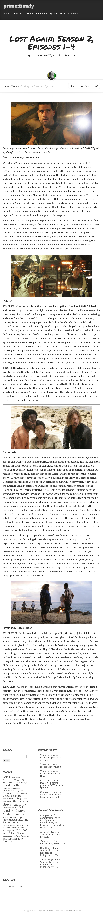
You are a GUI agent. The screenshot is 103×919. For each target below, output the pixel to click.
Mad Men (18, 810)
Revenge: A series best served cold (52, 826)
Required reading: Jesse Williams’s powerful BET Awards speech (51, 784)
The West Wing (19, 836)
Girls (9, 802)
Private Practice (22, 823)
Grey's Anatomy (14, 804)
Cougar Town (20, 791)
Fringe (18, 798)
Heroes (5, 808)
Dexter (6, 795)
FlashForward (8, 798)
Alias (18, 777)
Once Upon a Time (16, 817)
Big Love (26, 783)
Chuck (17, 788)
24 (4, 777)
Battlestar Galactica (13, 782)
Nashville (5, 817)
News (17, 13)
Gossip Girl (24, 801)
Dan (34, 55)
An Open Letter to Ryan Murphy (52, 842)
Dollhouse (16, 795)
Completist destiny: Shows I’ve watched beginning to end (51, 794)
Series (27, 13)
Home (6, 86)
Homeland (10, 808)
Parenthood (9, 819)
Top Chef (12, 838)
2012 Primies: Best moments (50, 835)
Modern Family (13, 814)
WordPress (75, 910)
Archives (73, 13)
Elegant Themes (45, 910)
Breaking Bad (12, 785)
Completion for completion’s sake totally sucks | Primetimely (50, 819)
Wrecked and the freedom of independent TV (49, 853)
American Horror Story (15, 780)
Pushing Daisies (9, 825)
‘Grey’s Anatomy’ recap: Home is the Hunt (50, 773)
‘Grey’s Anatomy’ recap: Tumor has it (50, 765)
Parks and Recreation (15, 821)
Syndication (56, 13)
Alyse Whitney (48, 831)
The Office (15, 833)
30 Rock (10, 777)
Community (8, 790)
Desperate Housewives (20, 793)
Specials (40, 13)
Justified (18, 807)
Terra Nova (16, 827)
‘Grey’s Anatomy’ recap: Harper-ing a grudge (50, 757)
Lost (6, 810)
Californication (9, 788)
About (7, 13)
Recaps (69, 55)
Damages (7, 793)
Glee (15, 801)
